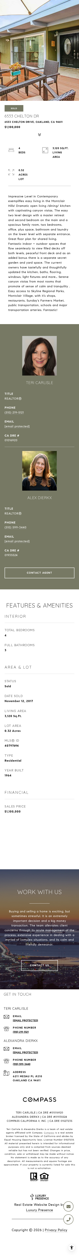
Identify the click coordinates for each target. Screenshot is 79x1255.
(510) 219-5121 (14, 412)
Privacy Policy (56, 1230)
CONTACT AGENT (39, 572)
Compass (49, 1132)
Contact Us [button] (39, 965)
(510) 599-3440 (15, 527)
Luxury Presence (39, 1210)
